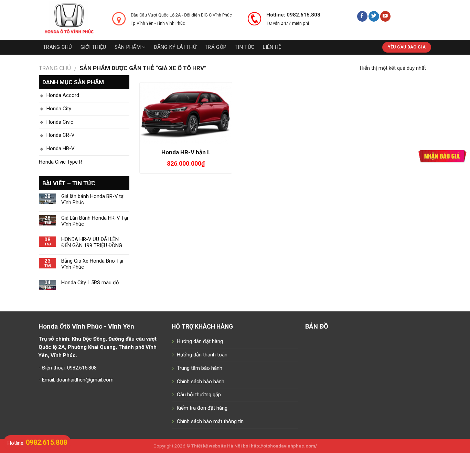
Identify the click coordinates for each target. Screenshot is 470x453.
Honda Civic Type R (60, 162)
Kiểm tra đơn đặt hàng (202, 408)
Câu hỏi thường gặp (199, 394)
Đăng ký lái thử (175, 47)
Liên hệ (272, 47)
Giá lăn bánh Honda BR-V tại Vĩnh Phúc (93, 200)
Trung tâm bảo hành (199, 368)
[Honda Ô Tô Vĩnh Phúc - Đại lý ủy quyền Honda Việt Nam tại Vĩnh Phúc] (70, 20)
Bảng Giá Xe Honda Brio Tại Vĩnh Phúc (92, 264)
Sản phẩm (128, 47)
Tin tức (245, 47)
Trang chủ (57, 47)
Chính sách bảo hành (200, 381)
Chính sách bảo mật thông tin (210, 421)
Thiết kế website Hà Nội (216, 446)
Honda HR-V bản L (186, 152)
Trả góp (215, 47)
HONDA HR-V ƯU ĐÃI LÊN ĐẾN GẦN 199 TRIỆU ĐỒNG (91, 242)
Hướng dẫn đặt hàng (200, 341)
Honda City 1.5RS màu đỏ (90, 283)
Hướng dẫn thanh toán (202, 355)
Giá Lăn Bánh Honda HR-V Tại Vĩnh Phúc (94, 221)
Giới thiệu (93, 47)
